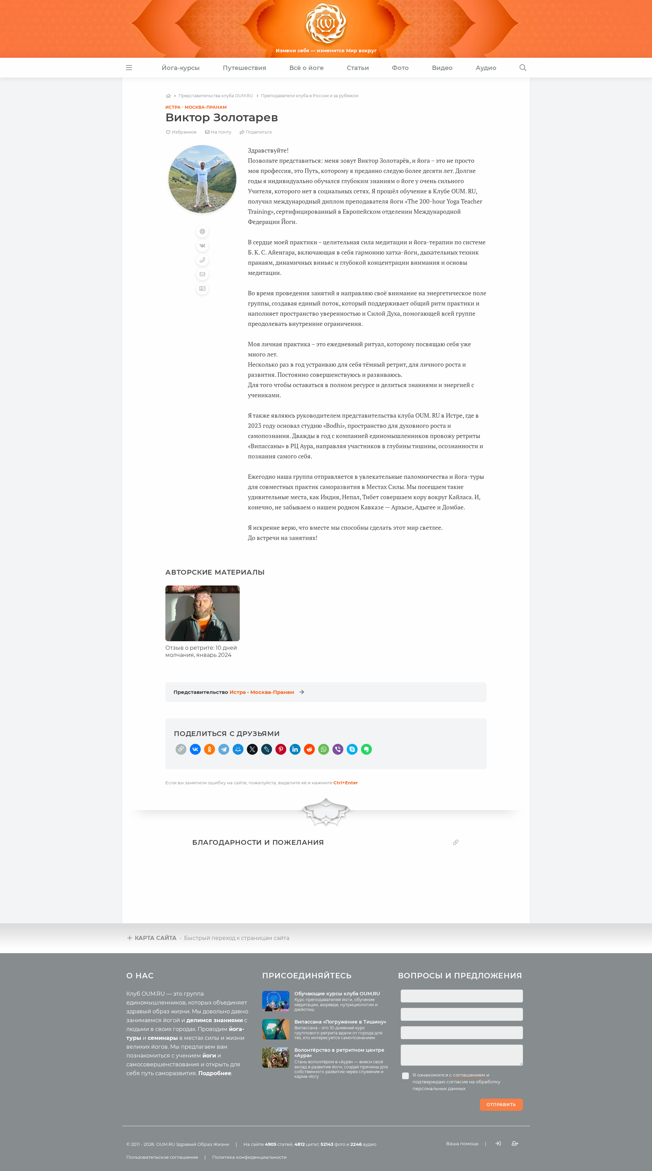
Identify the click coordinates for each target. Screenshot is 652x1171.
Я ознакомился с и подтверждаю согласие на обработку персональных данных (456, 1081)
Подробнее (214, 1073)
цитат (306, 1144)
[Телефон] (202, 260)
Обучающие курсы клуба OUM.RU (337, 994)
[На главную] (168, 96)
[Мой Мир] (238, 749)
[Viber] (337, 749)
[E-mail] (202, 274)
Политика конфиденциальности (249, 1157)
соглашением (469, 1075)
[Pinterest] (280, 749)
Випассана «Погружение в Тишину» (340, 1022)
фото (333, 1144)
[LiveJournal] (266, 749)
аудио (363, 1144)
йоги (209, 1055)
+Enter (345, 782)
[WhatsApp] (323, 749)
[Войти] (498, 1144)
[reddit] (309, 749)
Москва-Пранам (206, 107)
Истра (173, 107)
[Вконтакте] (202, 246)
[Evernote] (366, 749)
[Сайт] (202, 231)
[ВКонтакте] (195, 749)
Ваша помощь (462, 1143)
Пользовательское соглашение (162, 1157)
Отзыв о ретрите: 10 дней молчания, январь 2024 (201, 651)
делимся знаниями (214, 1020)
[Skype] (352, 749)
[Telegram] (223, 749)
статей (278, 1144)
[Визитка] (202, 288)
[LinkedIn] (295, 749)
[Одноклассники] (209, 749)
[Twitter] (252, 749)
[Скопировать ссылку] (181, 749)
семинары (163, 1038)
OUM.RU (165, 1144)
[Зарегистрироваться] (515, 1144)
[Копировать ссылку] (455, 842)
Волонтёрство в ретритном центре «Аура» (339, 1053)
